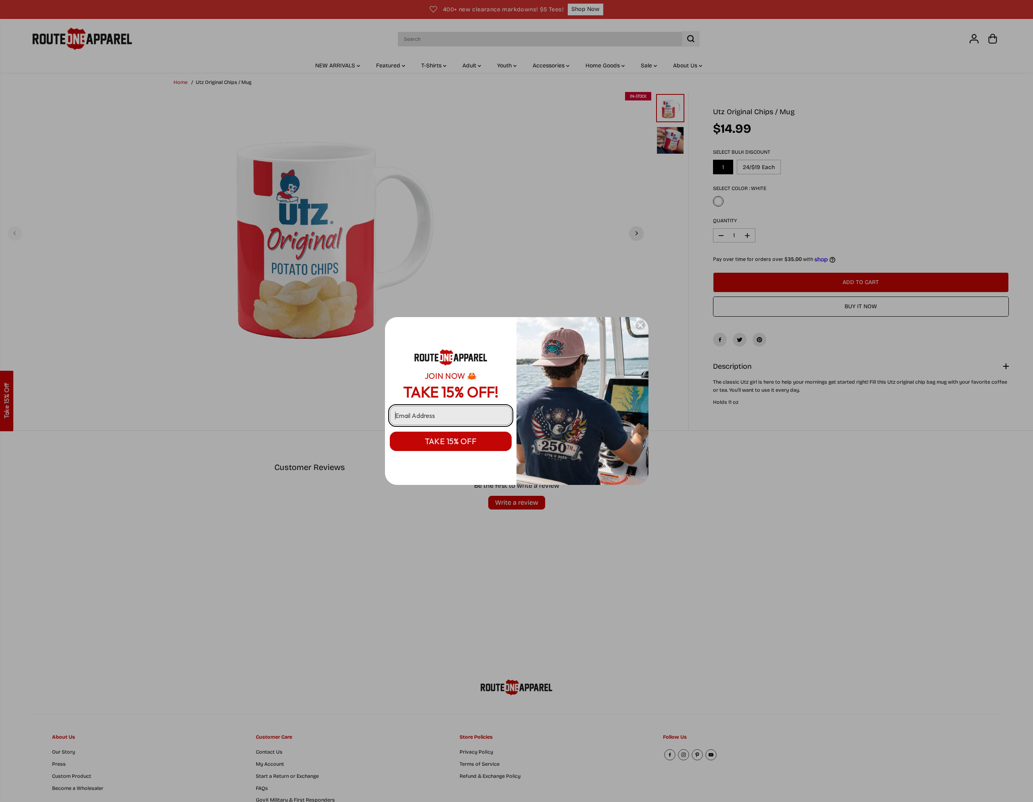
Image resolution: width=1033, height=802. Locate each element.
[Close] (640, 325)
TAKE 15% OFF (451, 441)
